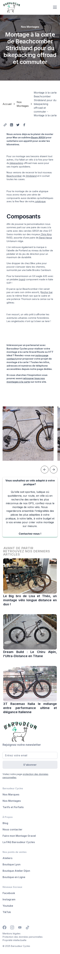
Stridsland (31, 176)
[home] (27, 7)
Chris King (46, 234)
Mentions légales (11, 933)
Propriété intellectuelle (14, 940)
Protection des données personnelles (23, 936)
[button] (54, 7)
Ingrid (22, 279)
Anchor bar (47, 292)
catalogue (40, 201)
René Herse (45, 237)
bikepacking (16, 163)
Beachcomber (14, 176)
